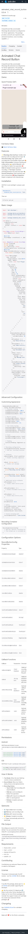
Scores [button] (18, 50)
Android (11, 20)
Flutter (7, 18)
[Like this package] (24, 18)
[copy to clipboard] (25, 190)
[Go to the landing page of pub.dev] (10, 1)
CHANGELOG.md (9, 907)
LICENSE (14, 876)
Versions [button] (11, 50)
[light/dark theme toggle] (26, 1)
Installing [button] (4, 50)
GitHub (5, 886)
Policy (23, 932)
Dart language (6, 932)
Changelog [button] (12, 46)
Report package (16, 932)
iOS (14, 20)
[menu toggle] (2, 1)
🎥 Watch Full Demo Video (9, 147)
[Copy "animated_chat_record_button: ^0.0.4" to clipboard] (8, 12)
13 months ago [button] (11, 15)
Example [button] (19, 46)
